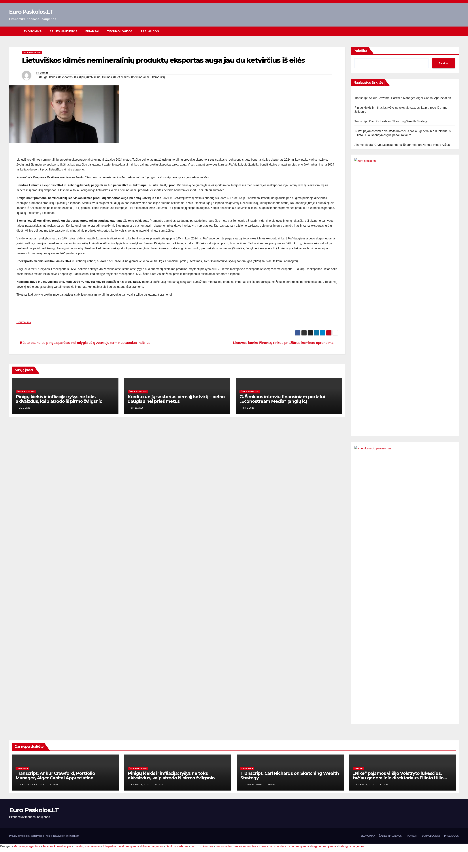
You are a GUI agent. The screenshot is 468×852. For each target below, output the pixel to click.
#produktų (158, 77)
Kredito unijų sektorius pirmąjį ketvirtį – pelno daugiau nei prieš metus (176, 399)
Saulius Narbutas (177, 846)
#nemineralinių (140, 77)
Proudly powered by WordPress (26, 835)
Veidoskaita (223, 846)
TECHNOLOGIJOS (120, 31)
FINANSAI (92, 31)
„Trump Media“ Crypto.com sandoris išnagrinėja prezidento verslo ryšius (402, 144)
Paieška (360, 51)
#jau (82, 77)
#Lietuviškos (121, 77)
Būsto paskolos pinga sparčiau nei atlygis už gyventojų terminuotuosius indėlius (84, 343)
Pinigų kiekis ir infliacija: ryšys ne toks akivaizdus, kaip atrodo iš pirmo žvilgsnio (59, 399)
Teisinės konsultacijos (57, 846)
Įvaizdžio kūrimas (202, 846)
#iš (76, 77)
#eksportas (65, 77)
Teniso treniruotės (244, 846)
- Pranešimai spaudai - (272, 846)
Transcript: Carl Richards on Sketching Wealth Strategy (391, 121)
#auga (43, 77)
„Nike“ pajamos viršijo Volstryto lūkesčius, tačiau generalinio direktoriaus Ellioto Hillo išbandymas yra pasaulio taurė (398, 778)
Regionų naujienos (323, 846)
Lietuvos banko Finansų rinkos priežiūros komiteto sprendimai (284, 343)
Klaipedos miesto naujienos (121, 846)
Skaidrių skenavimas (87, 846)
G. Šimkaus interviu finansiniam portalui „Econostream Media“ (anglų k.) (282, 399)
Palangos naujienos (351, 846)
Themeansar (72, 835)
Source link (23, 322)
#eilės (53, 77)
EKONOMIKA (33, 31)
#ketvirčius (93, 77)
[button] (456, 31)
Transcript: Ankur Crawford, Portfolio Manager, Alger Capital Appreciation (402, 98)
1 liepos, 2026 (140, 784)
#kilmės (107, 77)
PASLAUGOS (150, 31)
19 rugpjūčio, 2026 (31, 784)
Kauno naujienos (298, 846)
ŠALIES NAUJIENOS (63, 31)
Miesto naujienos (152, 846)
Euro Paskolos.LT (31, 11)
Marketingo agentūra (27, 846)
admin (44, 72)
